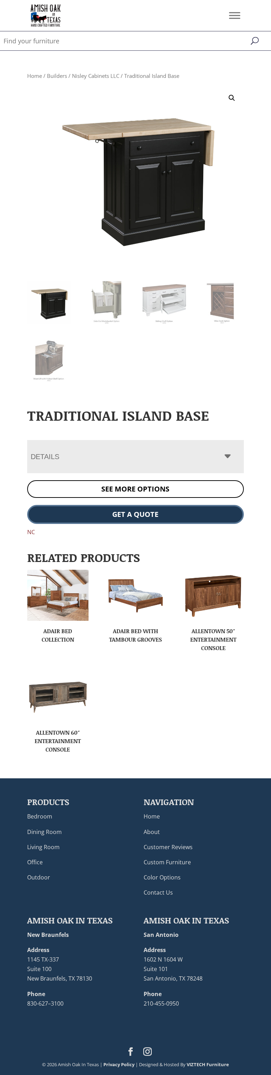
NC (31, 532)
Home (34, 75)
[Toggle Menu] (234, 15)
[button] (231, 98)
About (152, 832)
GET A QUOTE (135, 514)
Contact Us (158, 892)
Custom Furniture (167, 862)
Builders (57, 75)
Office (35, 862)
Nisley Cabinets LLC (95, 75)
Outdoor (38, 877)
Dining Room (44, 832)
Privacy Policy (118, 1064)
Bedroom (39, 816)
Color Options (162, 877)
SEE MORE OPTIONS (135, 489)
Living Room (43, 847)
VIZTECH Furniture (208, 1064)
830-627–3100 (45, 1003)
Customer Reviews (168, 847)
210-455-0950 (161, 1003)
